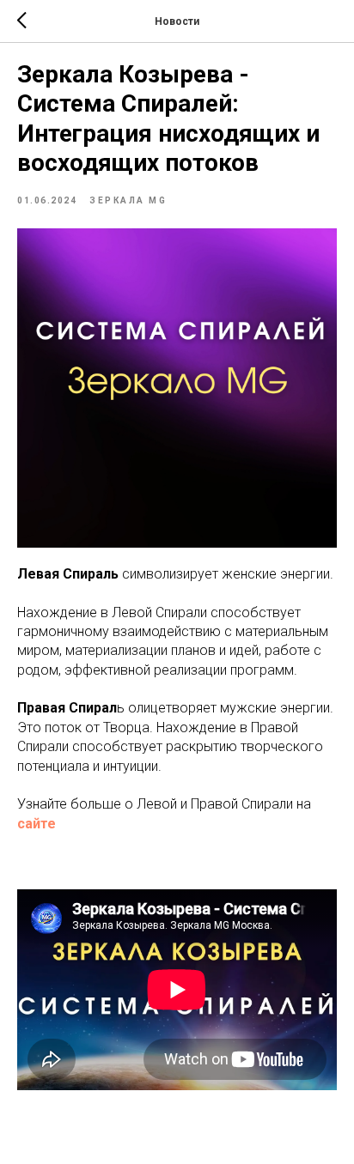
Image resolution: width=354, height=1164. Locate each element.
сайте (36, 823)
